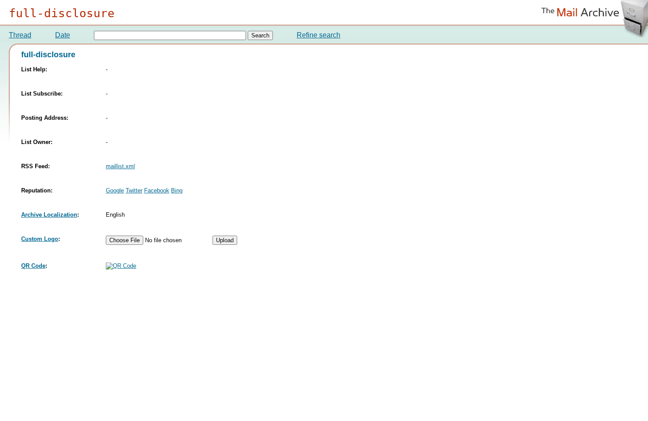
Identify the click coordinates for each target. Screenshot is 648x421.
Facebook (156, 190)
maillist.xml (120, 166)
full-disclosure (62, 13)
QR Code (33, 265)
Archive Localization (49, 214)
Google (115, 190)
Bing (176, 190)
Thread (20, 35)
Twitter (134, 190)
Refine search (318, 35)
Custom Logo (39, 239)
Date (62, 35)
